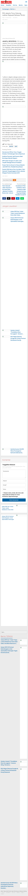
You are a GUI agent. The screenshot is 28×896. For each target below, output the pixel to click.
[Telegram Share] (17, 198)
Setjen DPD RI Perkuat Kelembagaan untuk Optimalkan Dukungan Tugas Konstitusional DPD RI (18, 221)
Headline (8, 892)
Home (3, 892)
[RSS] (14, 180)
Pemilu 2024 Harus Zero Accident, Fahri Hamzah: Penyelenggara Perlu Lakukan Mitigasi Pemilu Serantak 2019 (13, 171)
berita (11, 146)
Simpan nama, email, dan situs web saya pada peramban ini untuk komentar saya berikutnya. (13, 494)
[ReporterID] (6, 2)
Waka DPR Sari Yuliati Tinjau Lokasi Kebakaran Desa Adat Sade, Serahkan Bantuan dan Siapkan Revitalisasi (18, 215)
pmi (16, 146)
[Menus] (26, 1)
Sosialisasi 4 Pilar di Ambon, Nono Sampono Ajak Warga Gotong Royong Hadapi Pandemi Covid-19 (20, 189)
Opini (22, 892)
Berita (18, 892)
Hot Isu (13, 892)
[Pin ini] (13, 198)
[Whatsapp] (22, 198)
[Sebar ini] (4, 198)
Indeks (2, 893)
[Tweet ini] (9, 198)
